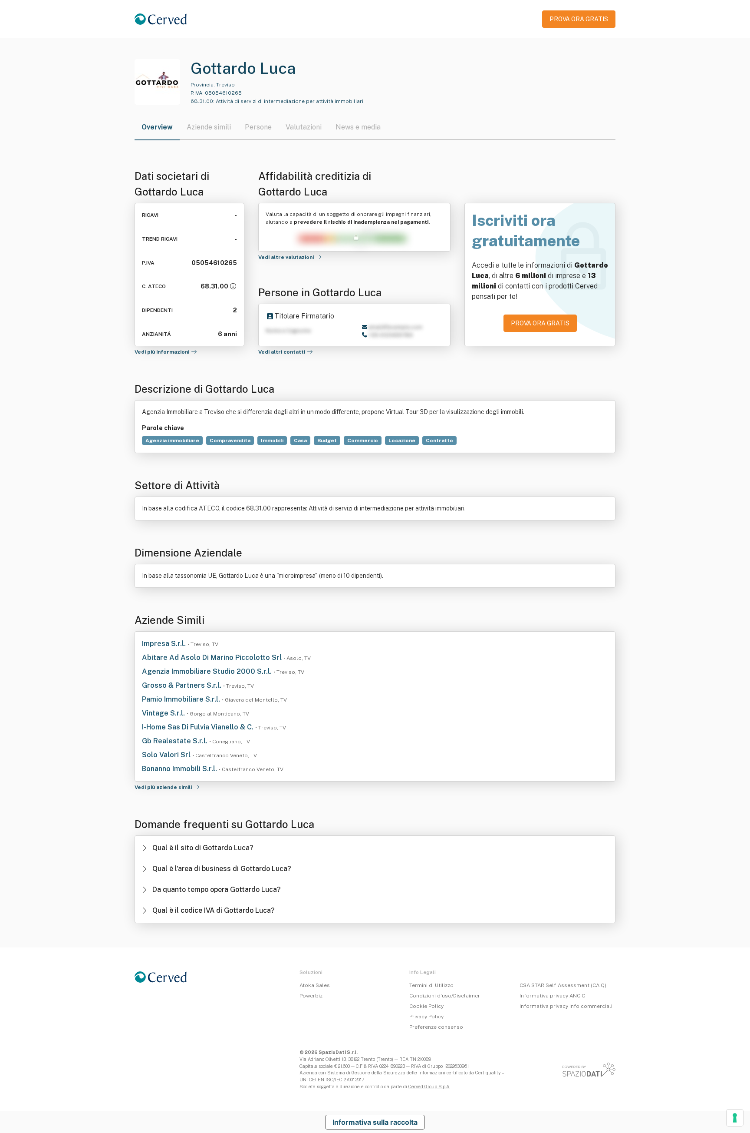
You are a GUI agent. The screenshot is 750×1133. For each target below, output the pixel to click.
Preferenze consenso (436, 1027)
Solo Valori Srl (167, 755)
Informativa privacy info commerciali (566, 1006)
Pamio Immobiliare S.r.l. (182, 699)
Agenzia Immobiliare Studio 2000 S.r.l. (207, 671)
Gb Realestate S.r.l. (175, 741)
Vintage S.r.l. (164, 713)
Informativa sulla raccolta (375, 1122)
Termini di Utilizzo (431, 985)
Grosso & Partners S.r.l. (182, 685)
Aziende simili (209, 127)
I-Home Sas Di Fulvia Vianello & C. (198, 727)
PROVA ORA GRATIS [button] (578, 19)
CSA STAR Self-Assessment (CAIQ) (563, 985)
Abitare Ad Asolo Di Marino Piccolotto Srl (212, 657)
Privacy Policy (426, 1017)
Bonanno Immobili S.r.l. (180, 769)
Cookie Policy (426, 1006)
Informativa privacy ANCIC (552, 996)
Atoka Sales (314, 985)
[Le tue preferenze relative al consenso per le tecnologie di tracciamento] (735, 1118)
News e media (358, 127)
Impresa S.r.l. (165, 643)
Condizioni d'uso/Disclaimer (444, 996)
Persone (258, 127)
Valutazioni (304, 127)
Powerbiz (310, 996)
